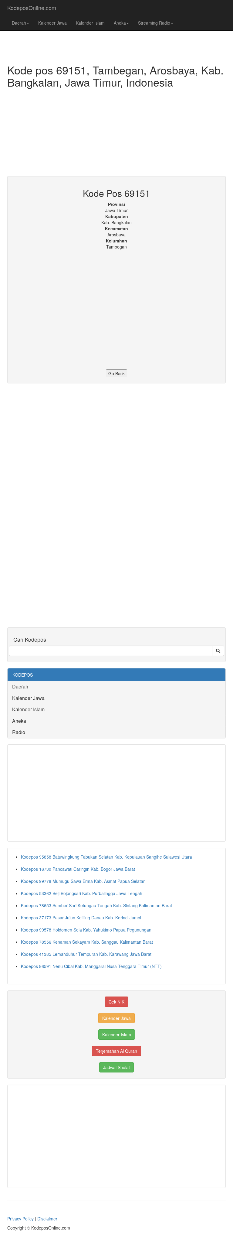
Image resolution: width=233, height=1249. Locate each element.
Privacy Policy (20, 1219)
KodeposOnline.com (31, 8)
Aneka (120, 23)
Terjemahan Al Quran (116, 1051)
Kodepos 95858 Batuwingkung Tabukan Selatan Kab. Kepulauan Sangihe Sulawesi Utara (106, 857)
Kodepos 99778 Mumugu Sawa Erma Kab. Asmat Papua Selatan (83, 881)
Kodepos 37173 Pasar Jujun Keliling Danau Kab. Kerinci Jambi (81, 917)
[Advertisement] (116, 133)
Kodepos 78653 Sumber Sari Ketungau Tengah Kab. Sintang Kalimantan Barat (96, 905)
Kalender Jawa (52, 23)
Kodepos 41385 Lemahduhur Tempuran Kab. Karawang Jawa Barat (86, 954)
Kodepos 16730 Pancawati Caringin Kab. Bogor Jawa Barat (78, 869)
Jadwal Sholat (116, 1067)
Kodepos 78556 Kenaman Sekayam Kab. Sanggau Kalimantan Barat (87, 942)
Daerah (19, 23)
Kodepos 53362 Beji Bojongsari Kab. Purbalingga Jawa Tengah (81, 893)
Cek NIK (116, 1002)
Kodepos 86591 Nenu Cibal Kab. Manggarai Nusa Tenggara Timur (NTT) (91, 966)
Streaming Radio (154, 23)
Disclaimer (47, 1219)
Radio (18, 732)
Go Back (116, 373)
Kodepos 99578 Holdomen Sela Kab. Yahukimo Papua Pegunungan (86, 930)
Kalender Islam (90, 23)
